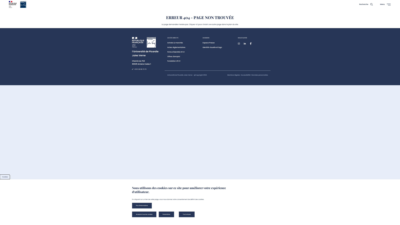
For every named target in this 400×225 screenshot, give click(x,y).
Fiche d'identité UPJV (176, 52)
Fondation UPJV (173, 61)
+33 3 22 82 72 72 (140, 69)
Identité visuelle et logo (212, 47)
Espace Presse (209, 43)
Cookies (5, 177)
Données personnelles (260, 75)
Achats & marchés (175, 43)
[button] (366, 4)
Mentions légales (233, 75)
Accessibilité (246, 75)
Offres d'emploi (173, 56)
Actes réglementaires (176, 47)
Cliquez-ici (193, 24)
